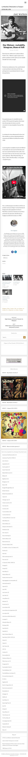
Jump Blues (5, 598)
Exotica (4, 550)
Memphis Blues (6, 622)
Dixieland (4, 529)
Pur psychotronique (7, 676)
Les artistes (19, 308)
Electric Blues (5, 538)
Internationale (5, 583)
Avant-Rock (5, 469)
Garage (4, 565)
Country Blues (5, 511)
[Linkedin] (15, 252)
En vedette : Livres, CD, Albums (9, 547)
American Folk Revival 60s (8, 454)
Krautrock (4, 604)
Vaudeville (4, 723)
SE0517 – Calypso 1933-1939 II (9, 408)
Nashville (4, 628)
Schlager (4, 694)
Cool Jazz (4, 505)
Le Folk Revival (16, 282)
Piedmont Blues (6, 658)
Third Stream (5, 715)
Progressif (4, 664)
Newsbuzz (12, 755)
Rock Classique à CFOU (7, 743)
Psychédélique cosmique (8, 673)
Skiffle (3, 697)
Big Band (4, 478)
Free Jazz (4, 559)
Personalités (5, 655)
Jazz (3, 589)
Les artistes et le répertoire (8, 610)
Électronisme (5, 541)
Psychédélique (5, 670)
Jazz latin (4, 595)
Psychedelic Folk (6, 667)
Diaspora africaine (6, 526)
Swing (3, 709)
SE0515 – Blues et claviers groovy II (10, 446)
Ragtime (4, 682)
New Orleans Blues (6, 634)
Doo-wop (4, 532)
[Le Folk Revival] (18, 277)
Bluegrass (4, 308)
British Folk (5, 490)
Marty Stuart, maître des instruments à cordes (6, 283)
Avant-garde (5, 466)
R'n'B (3, 679)
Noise (3, 640)
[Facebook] (12, 252)
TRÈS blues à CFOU (7, 748)
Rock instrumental (6, 688)
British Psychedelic (6, 493)
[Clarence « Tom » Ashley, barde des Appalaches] (7, 292)
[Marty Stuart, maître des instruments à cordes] (7, 277)
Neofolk (4, 631)
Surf (3, 706)
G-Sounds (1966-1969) (7, 562)
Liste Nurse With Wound (8, 616)
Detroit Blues (5, 523)
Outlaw (4, 652)
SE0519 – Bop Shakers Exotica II (10, 372)
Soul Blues (4, 700)
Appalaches (5, 463)
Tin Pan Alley (5, 717)
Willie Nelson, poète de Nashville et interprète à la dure (14, 326)
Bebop (3, 475)
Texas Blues (5, 712)
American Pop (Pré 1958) (8, 457)
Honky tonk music (6, 577)
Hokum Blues (5, 574)
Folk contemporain (6, 556)
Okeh (3, 643)
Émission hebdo (6, 544)
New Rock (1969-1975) (7, 637)
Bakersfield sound (6, 472)
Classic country (6, 502)
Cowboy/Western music (8, 517)
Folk (15, 308)
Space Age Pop (5, 703)
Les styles (16, 310)
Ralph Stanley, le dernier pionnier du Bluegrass (14, 319)
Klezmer (4, 601)
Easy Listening (5, 535)
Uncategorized (5, 720)
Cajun (3, 496)
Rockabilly (4, 691)
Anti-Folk (4, 460)
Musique (21, 310)
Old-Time (4, 646)
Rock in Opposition (6, 685)
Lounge (4, 619)
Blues (8, 308)
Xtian (3, 729)
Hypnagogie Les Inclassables (9, 580)
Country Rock (5, 514)
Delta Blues (5, 520)
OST (3, 649)
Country (12, 308)
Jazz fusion (4, 592)
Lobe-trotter (5, 740)
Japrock (4, 586)
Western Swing (5, 726)
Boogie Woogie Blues (7, 487)
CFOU (3, 737)
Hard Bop (4, 571)
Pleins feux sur (5, 661)
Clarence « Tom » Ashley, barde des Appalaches (6, 298)
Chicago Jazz (5, 499)
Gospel (4, 568)
